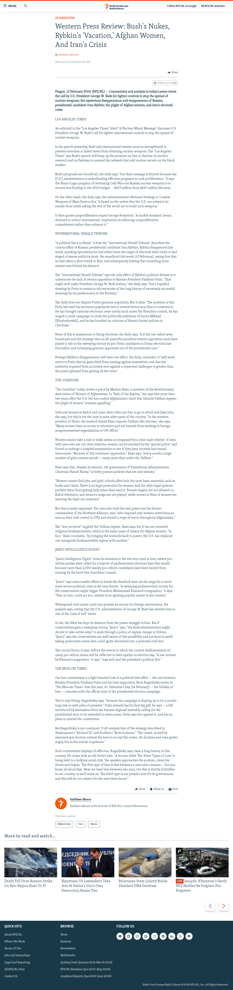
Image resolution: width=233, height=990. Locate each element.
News (64, 934)
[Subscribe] (188, 936)
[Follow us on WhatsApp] (180, 936)
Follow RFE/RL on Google (182, 6)
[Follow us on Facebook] (163, 936)
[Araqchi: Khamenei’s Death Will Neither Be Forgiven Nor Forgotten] (202, 862)
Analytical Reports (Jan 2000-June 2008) (86, 976)
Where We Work (14, 941)
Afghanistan (65, 18)
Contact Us (11, 976)
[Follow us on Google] (145, 936)
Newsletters (68, 948)
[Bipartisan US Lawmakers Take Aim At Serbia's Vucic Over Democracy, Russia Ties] (88, 862)
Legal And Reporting (17, 962)
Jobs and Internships (17, 955)
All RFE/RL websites (213, 6)
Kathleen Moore (69, 54)
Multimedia (67, 955)
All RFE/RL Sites (14, 969)
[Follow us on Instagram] (137, 936)
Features (65, 941)
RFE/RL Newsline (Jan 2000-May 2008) (85, 969)
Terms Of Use (12, 948)
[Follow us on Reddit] (128, 936)
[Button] (173, 72)
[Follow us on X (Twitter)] (154, 936)
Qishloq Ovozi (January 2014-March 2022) (86, 962)
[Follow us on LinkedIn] (171, 936)
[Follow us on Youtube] (119, 936)
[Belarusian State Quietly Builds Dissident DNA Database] (145, 862)
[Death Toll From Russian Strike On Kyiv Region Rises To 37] (30, 862)
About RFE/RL (13, 934)
